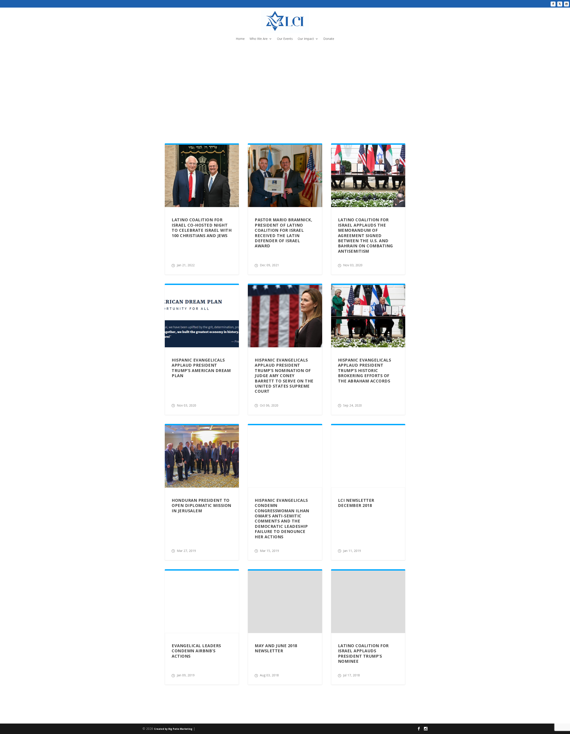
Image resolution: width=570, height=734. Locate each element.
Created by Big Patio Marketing (173, 728)
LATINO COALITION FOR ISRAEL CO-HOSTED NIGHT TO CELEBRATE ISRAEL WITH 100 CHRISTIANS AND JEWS (202, 227)
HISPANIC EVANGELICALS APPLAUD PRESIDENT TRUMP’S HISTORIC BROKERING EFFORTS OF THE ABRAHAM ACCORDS (364, 370)
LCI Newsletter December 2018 (356, 503)
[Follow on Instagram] (566, 4)
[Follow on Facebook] (553, 4)
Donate (328, 39)
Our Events (285, 39)
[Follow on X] (559, 4)
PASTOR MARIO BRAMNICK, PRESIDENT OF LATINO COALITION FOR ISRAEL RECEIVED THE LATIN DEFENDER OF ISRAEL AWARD (283, 232)
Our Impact (306, 39)
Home (240, 39)
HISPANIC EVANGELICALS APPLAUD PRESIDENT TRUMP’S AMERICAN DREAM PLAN (201, 367)
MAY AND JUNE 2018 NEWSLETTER (276, 648)
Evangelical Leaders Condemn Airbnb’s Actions (196, 651)
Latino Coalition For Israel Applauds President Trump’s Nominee (363, 653)
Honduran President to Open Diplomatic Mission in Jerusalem (201, 505)
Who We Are (259, 39)
